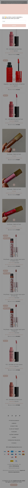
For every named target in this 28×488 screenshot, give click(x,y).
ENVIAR (14, 25)
